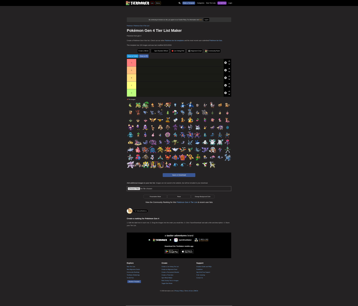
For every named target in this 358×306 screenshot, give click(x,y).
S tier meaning (200, 275)
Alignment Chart (196, 51)
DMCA (196, 291)
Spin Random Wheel (161, 51)
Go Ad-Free (222, 3)
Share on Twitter (133, 56)
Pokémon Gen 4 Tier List (141, 25)
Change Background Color (203, 196)
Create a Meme (143, 51)
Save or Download (179, 175)
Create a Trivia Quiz (167, 275)
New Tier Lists (211, 3)
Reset (179, 196)
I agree (206, 19)
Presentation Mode (155, 196)
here (200, 19)
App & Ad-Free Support (203, 272)
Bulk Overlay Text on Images (170, 280)
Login (230, 3)
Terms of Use (189, 291)
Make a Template (188, 3)
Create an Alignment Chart (169, 269)
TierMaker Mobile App (133, 275)
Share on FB (144, 56)
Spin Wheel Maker (167, 277)
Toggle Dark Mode (167, 283)
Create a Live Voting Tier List (170, 266)
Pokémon (130, 25)
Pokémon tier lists (215, 40)
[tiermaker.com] (137, 3)
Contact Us (199, 277)
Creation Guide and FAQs (204, 266)
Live (152, 3)
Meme (158, 3)
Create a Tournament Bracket (170, 272)
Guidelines (199, 269)
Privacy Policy (179, 291)
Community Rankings (133, 272)
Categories (200, 3)
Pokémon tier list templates (174, 40)
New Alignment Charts (133, 269)
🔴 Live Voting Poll (178, 51)
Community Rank (214, 51)
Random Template (134, 281)
